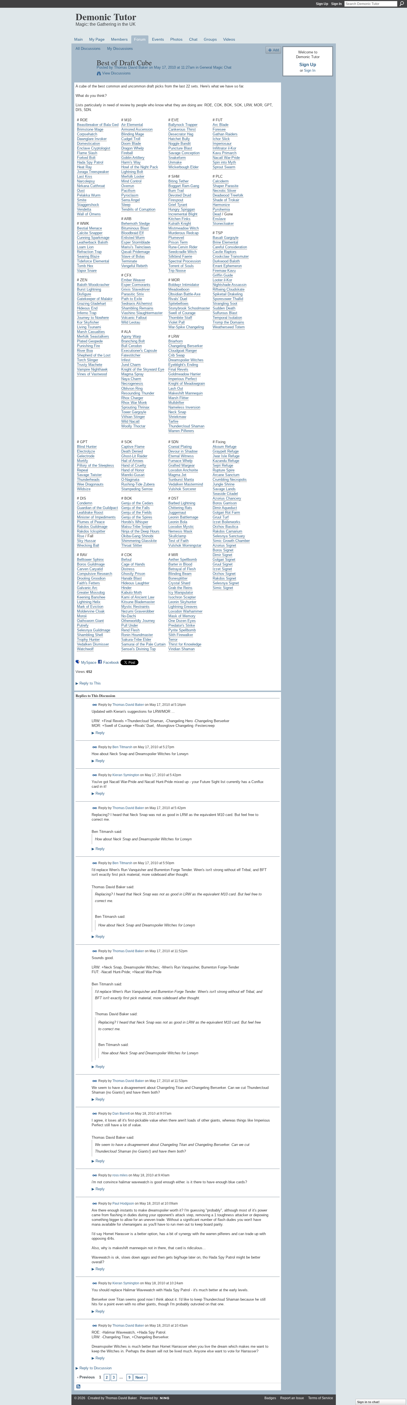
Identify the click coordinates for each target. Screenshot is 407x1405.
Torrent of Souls (181, 266)
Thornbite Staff (180, 318)
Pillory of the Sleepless (95, 465)
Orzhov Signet (224, 574)
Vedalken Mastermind (185, 484)
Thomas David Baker (131, 67)
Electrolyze (86, 451)
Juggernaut (177, 512)
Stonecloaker (223, 223)
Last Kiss (84, 176)
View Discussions (116, 73)
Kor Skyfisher (88, 322)
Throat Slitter (131, 545)
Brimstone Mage (90, 129)
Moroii (82, 616)
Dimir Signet (222, 555)
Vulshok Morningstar (184, 545)
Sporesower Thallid (228, 299)
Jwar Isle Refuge (226, 456)
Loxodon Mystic (181, 527)
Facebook (111, 662)
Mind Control (131, 181)
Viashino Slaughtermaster (142, 313)
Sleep (125, 205)
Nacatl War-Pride (226, 158)
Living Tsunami (89, 327)
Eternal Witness (181, 456)
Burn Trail (176, 190)
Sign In (336, 4)
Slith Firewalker (180, 635)
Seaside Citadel (225, 494)
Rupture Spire (224, 470)
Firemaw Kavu (224, 270)
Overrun (127, 186)
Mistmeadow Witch (183, 228)
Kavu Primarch (224, 153)
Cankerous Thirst (182, 129)
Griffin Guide (223, 275)
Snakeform (177, 158)
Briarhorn (175, 341)
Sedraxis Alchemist (136, 303)
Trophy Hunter (88, 639)
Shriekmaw (177, 417)
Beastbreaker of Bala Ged (98, 125)
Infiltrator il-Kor (224, 148)
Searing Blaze (88, 256)
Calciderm (221, 181)
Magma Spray (132, 374)
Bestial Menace (89, 228)
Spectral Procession (184, 261)
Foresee (219, 129)
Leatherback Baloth (92, 242)
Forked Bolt (86, 158)
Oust (81, 190)
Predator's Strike (181, 625)
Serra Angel (130, 200)
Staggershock (88, 205)
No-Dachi (128, 616)
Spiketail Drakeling (228, 294)
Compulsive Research (94, 574)
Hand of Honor (132, 470)
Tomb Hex (85, 266)
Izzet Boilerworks (226, 522)
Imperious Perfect (182, 379)
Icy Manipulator (180, 592)
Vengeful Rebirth (134, 266)
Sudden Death (224, 308)
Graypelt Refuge (226, 451)
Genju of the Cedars (137, 503)
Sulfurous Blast (225, 313)
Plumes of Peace (91, 522)
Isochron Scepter (182, 597)
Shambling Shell (90, 635)
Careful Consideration (230, 247)
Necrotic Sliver (224, 190)
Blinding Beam (180, 574)
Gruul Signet (223, 564)
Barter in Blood (180, 564)
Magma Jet (177, 475)
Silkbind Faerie (180, 256)
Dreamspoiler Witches (186, 360)
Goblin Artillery (133, 158)
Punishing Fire (88, 346)
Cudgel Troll (130, 139)
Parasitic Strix (132, 294)
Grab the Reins (180, 588)
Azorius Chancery (227, 498)
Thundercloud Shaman (186, 426)
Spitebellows (178, 303)
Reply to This (88, 683)
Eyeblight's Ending (183, 365)
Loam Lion (85, 247)
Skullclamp (177, 536)
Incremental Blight (182, 214)
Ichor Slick (221, 139)
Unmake (175, 162)
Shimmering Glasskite (139, 541)
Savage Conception (184, 153)
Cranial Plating (180, 447)
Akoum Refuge (224, 447)
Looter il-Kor (222, 280)
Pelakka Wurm (89, 195)
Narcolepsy (86, 181)
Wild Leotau (130, 322)
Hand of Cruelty (133, 465)
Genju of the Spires (136, 517)
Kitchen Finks (179, 219)
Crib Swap (176, 355)
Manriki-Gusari (133, 475)
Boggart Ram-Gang (183, 186)
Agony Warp (131, 336)
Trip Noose (177, 270)
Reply (98, 733)
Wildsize (84, 489)
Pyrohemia (221, 209)
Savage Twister (89, 475)
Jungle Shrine (224, 484)
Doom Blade (131, 143)
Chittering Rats (180, 508)
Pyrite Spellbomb (182, 630)
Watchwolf (85, 649)
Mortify (82, 461)
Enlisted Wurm (133, 238)
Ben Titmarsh (122, 747)
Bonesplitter (177, 578)
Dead (217, 214)
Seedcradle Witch (182, 252)
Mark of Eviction (90, 607)
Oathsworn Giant (90, 621)
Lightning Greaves (182, 607)
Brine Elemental (225, 242)
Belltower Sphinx (90, 559)
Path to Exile (131, 299)
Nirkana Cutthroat (91, 186)
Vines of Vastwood (92, 374)
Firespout (175, 200)
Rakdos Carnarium (227, 531)
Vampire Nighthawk (92, 369)
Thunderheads (88, 479)
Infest (125, 360)
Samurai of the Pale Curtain (143, 644)
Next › (140, 1377)
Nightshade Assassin (229, 285)
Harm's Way (131, 162)
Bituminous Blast (135, 228)
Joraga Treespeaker (93, 172)
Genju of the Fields (136, 512)
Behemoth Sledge (135, 223)
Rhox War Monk (134, 403)
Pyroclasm (129, 195)
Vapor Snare (87, 270)
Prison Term (178, 242)
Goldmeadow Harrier (184, 374)
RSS (78, 1386)
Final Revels (178, 369)
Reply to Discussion (94, 1368)
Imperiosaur (222, 143)
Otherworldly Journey (138, 621)
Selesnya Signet (226, 583)
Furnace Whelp (180, 461)
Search (402, 3)
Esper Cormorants (135, 285)
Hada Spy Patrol (90, 162)
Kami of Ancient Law (137, 597)
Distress (128, 569)
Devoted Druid (179, 195)
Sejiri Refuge (223, 465)
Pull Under (129, 625)
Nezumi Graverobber (137, 611)
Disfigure (84, 294)
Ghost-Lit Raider (134, 456)
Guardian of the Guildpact (97, 508)
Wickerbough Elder (183, 167)
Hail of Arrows (132, 461)
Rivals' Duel (177, 299)
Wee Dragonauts (90, 484)
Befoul (126, 559)
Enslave (219, 219)
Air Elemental (132, 125)
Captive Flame (133, 447)
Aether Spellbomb (182, 559)
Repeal (82, 470)
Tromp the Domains (228, 322)
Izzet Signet (222, 569)
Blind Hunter (87, 447)
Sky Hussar (86, 541)
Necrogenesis (132, 383)
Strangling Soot (225, 303)
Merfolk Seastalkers (93, 336)
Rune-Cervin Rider (182, 247)
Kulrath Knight (179, 223)
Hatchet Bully (179, 139)
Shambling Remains (137, 308)
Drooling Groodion (91, 578)
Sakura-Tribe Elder (136, 639)
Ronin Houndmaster (137, 635)
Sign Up (322, 4)
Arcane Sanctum (226, 475)
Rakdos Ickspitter (91, 531)
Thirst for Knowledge (184, 644)
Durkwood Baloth (226, 261)
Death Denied (132, 451)
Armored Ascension (137, 129)
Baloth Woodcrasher (93, 285)
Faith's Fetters (88, 583)
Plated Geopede (90, 341)
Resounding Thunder (137, 393)
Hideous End (87, 308)
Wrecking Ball (88, 545)
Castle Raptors (224, 252)
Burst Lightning (89, 289)
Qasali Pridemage (135, 252)
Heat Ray (84, 167)
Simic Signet (223, 588)
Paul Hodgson (123, 1203)
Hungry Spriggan (181, 209)
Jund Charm (131, 365)
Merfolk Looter (132, 176)
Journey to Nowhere (93, 318)
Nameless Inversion (184, 407)
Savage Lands (224, 489)
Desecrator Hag (180, 134)
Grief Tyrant (177, 205)
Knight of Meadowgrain (186, 383)
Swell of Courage (181, 313)
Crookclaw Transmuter (231, 256)
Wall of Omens (89, 214)
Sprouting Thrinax (135, 407)
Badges (270, 1398)
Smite (81, 200)
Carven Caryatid (90, 569)
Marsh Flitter (178, 398)
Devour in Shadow (182, 451)
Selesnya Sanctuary (229, 536)
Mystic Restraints (135, 607)
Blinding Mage (132, 134)
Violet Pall (176, 322)
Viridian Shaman (181, 649)
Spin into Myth (224, 162)
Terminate (129, 261)
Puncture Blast (180, 148)
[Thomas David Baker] (84, 74)
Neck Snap (177, 412)
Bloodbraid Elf (132, 233)
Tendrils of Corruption (138, 209)
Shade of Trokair (226, 200)
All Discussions (88, 49)
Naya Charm (131, 379)
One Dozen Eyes (182, 621)
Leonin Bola (177, 522)
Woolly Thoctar (133, 426)
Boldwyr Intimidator (183, 285)
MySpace (88, 662)
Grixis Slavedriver (135, 289)
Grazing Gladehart (91, 303)
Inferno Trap (86, 313)
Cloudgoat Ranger (182, 350)
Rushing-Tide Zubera (137, 484)
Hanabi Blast (131, 578)
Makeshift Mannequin (185, 393)
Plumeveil (176, 238)
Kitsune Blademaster (138, 602)
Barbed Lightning (181, 503)
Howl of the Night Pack (139, 167)
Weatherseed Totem (229, 327)
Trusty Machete (89, 365)
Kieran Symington (125, 775)
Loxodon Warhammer (185, 611)
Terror (172, 639)
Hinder (126, 588)
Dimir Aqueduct (225, 508)
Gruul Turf (221, 517)
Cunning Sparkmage (93, 238)
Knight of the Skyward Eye (142, 369)
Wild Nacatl (130, 421)
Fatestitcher (130, 355)
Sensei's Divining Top (138, 649)
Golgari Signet (224, 559)
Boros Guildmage (91, 564)
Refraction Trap (89, 252)
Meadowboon (178, 289)
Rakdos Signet (224, 578)
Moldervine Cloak (91, 611)
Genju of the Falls (135, 508)
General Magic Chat (215, 67)
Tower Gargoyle (133, 412)
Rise (80, 536)
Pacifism (128, 190)
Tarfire (173, 421)
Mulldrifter (176, 403)
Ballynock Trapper (182, 125)
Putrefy (83, 625)
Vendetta (84, 209)
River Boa (85, 350)
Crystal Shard (179, 583)
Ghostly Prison (133, 574)
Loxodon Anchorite (183, 470)
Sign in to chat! (368, 1402)
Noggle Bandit (179, 143)
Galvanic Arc (87, 588)
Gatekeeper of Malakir (94, 299)
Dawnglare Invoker (92, 139)
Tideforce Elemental (93, 261)
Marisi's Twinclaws (136, 247)
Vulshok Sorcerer (182, 489)
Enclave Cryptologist (93, 148)
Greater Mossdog (91, 592)
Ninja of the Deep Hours (140, 531)
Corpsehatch (87, 134)
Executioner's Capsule (139, 350)
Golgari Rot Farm (226, 512)
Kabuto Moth (131, 592)
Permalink (94, 704)
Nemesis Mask (180, 531)
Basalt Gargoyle (225, 238)
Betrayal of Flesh (182, 569)
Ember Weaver (133, 280)
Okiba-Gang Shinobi (137, 536)
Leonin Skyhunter (182, 602)
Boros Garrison (225, 503)
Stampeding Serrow (137, 489)
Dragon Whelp (132, 148)
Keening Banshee (91, 597)
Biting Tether (178, 181)
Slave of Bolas (133, 256)
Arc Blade (220, 125)
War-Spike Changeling (186, 327)
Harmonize (221, 205)
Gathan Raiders (225, 134)
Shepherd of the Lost (93, 355)
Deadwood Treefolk (228, 195)
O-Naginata (130, 479)
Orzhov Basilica (225, 527)
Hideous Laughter (135, 583)
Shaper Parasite (225, 186)
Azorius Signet (224, 545)
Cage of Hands (133, 564)
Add (276, 50)
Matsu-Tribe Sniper (136, 527)
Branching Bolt (133, 341)
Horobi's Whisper (134, 522)
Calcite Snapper (89, 233)
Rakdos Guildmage (92, 527)
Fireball (127, 153)
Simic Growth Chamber (231, 541)
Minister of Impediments (96, 517)
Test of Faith (178, 541)
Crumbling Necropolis (230, 479)
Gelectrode (85, 456)
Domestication (88, 143)
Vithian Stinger (133, 417)
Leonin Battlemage (183, 517)
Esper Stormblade (135, 242)
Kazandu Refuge (226, 461)
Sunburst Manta (181, 479)
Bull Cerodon (131, 346)
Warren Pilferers (181, 431)
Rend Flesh (130, 630)
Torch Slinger (87, 360)
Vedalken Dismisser (93, 644)
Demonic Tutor (106, 17)
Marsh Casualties (91, 332)
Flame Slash (87, 153)
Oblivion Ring (132, 388)
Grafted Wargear (181, 465)
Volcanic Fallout (134, 318)
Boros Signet (223, 550)
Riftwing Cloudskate (228, 289)
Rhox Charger (132, 398)
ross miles (120, 1175)
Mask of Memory (181, 616)
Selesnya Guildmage (93, 630)
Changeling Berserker (185, 346)
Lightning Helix (89, 602)
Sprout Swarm (224, 167)
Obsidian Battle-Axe (184, 294)
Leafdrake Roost (90, 512)
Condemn (84, 503)
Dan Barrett (121, 1113)
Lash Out (175, 388)
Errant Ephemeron (227, 266)
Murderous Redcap (183, 233)
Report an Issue (292, 1398)
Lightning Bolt (132, 172)
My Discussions (120, 49)
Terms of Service (320, 1398)
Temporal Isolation (227, 318)
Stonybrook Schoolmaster (189, 308)
